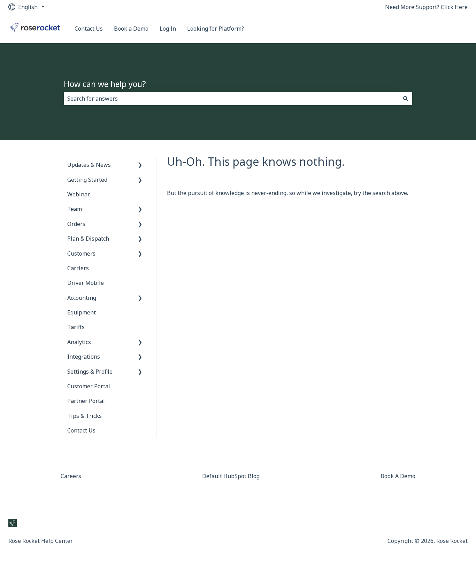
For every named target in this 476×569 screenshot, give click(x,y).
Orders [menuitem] (76, 224)
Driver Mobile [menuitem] (85, 283)
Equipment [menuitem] (81, 312)
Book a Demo (131, 28)
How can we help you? (105, 83)
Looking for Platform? (215, 28)
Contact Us (89, 28)
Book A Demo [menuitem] (398, 476)
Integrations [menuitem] (83, 356)
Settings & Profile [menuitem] (90, 371)
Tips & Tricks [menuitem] (84, 416)
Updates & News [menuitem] (89, 165)
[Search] (405, 98)
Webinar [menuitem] (78, 194)
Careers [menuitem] (71, 476)
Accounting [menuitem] (81, 298)
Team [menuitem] (74, 209)
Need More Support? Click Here (426, 7)
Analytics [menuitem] (79, 342)
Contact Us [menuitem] (81, 430)
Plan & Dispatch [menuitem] (88, 238)
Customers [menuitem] (81, 253)
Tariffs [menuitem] (76, 327)
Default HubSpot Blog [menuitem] (231, 476)
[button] (140, 165)
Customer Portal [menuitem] (88, 386)
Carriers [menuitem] (78, 268)
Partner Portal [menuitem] (86, 401)
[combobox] (231, 98)
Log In (168, 28)
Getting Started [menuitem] (87, 180)
